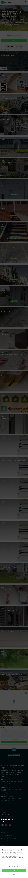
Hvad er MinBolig (4, 840)
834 (22, 693)
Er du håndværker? (5, 834)
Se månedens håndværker (6, 837)
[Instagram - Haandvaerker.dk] (7, 825)
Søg (13, 40)
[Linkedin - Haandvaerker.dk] (10, 825)
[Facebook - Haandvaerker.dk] (3, 825)
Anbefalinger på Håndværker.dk (7, 835)
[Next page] (26, 693)
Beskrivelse (3, 729)
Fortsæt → (14, 742)
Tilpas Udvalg (19, 46)
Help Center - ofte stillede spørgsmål (8, 838)
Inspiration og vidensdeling (6, 832)
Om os (2, 845)
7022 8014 (6, 819)
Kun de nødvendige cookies (14, 866)
